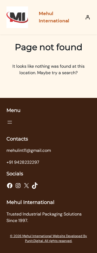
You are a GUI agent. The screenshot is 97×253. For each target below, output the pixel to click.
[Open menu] (9, 122)
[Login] (87, 17)
